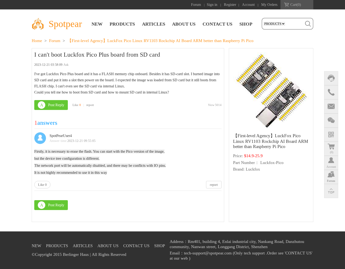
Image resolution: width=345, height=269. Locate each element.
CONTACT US (217, 24)
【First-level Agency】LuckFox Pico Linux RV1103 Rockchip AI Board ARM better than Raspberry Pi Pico (160, 40)
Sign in (212, 5)
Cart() (295, 5)
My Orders (269, 5)
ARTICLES (153, 24)
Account (248, 5)
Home (37, 40)
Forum (196, 5)
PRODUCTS (122, 24)
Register (230, 5)
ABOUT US (184, 24)
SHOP (245, 24)
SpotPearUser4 (61, 136)
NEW (97, 24)
